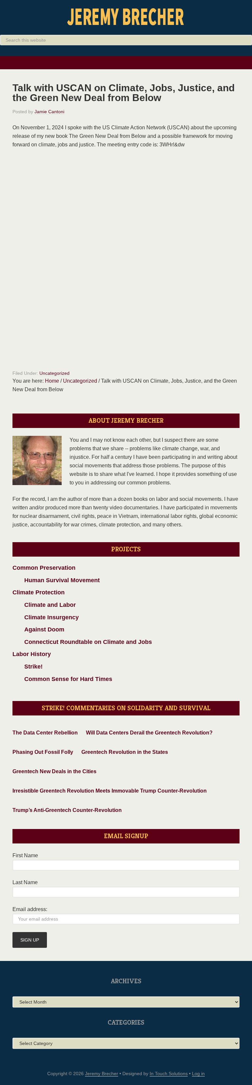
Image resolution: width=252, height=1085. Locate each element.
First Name (25, 855)
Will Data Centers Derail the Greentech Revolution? (149, 732)
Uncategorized (54, 373)
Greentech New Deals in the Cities (54, 771)
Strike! (27, 666)
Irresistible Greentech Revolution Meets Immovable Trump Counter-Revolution (109, 791)
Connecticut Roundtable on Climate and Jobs (82, 642)
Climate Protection (38, 592)
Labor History (31, 654)
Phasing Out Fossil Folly (42, 752)
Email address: (29, 909)
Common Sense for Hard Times (62, 679)
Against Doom (38, 629)
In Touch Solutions (169, 1073)
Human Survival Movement (56, 580)
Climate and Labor (44, 605)
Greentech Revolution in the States (124, 752)
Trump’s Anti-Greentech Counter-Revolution (67, 810)
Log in (198, 1073)
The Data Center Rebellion (45, 732)
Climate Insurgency (45, 617)
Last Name (25, 882)
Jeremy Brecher (126, 16)
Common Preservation (43, 567)
